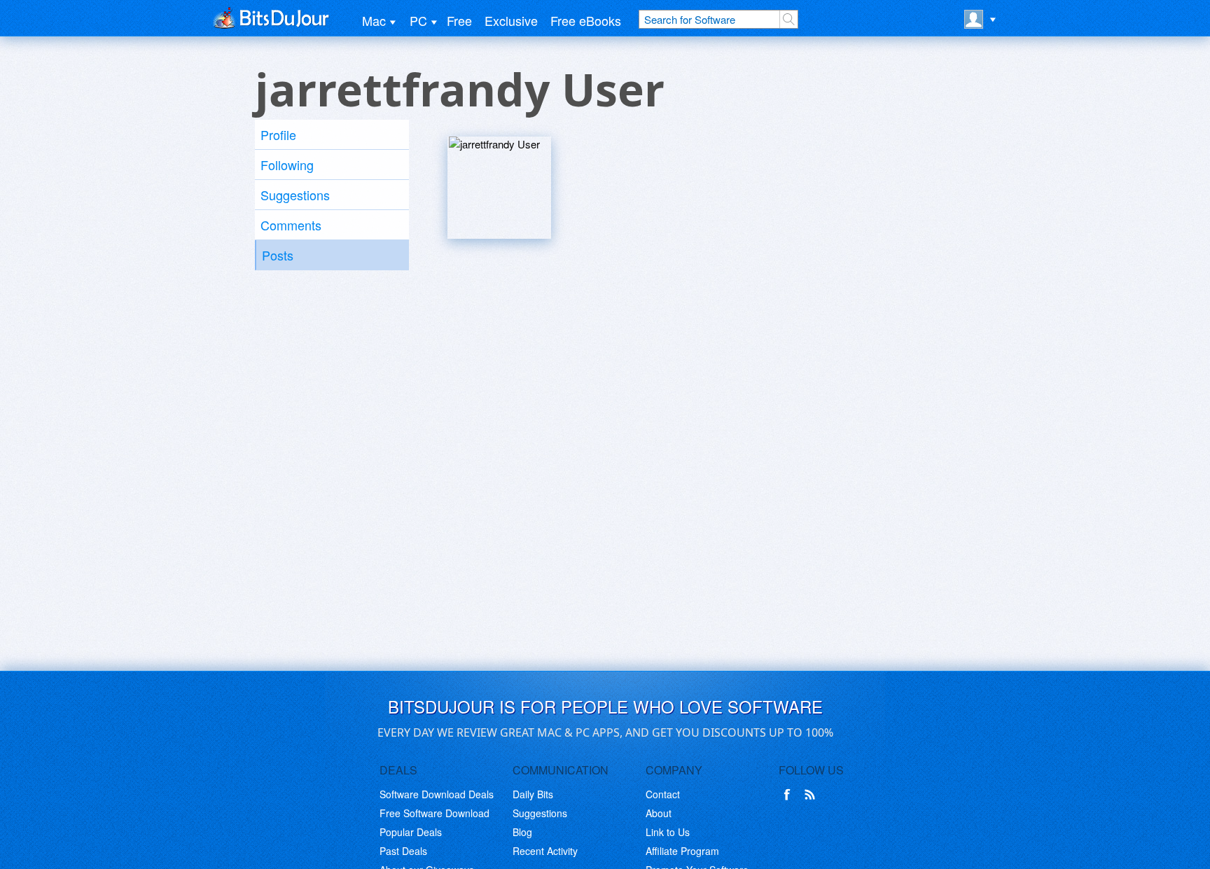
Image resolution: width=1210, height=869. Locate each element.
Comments (290, 225)
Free (459, 20)
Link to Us (668, 832)
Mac (374, 20)
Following (287, 164)
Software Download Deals (437, 794)
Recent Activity (545, 851)
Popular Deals (411, 832)
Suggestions (295, 195)
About (659, 813)
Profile (278, 134)
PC (418, 20)
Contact (663, 794)
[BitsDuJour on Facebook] (790, 795)
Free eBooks (585, 20)
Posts (277, 255)
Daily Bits (533, 794)
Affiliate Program (682, 851)
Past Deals (403, 851)
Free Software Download (434, 813)
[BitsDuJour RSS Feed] (812, 795)
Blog (522, 832)
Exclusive (511, 20)
